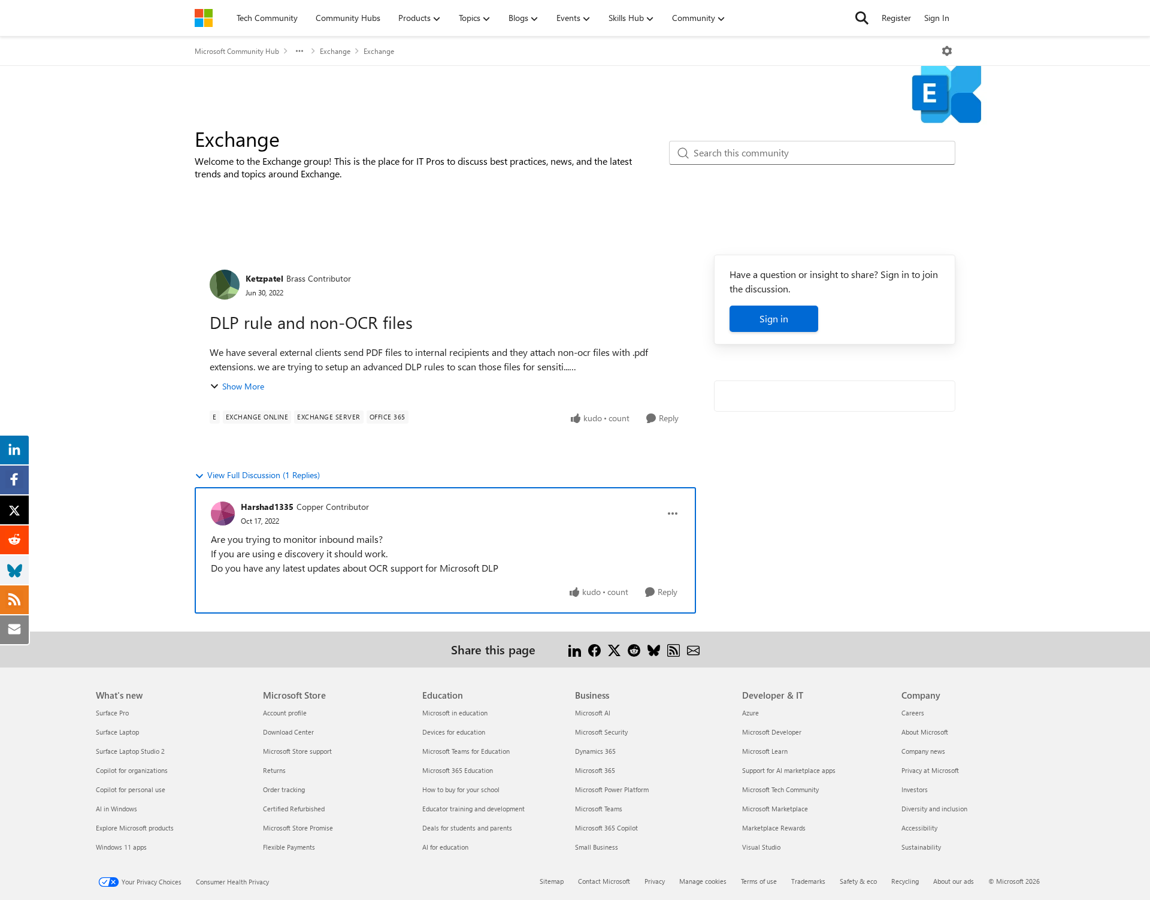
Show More (243, 386)
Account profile (285, 712)
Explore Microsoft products (135, 827)
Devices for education (453, 731)
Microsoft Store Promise (298, 827)
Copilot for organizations (132, 770)
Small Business (596, 846)
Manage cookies (703, 881)
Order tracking (284, 789)
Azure (750, 712)
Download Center (288, 731)
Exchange (335, 51)
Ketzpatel (264, 278)
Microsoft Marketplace (775, 808)
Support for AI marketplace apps (789, 770)
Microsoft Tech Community (780, 789)
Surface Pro (112, 712)
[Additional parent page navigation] (299, 51)
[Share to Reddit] (634, 649)
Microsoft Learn (765, 751)
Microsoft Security (601, 731)
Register (896, 17)
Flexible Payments (289, 846)
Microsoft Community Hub (237, 51)
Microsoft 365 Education (457, 770)
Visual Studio (761, 846)
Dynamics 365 (595, 751)
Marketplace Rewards (774, 827)
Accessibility (919, 827)
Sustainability (921, 846)
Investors (914, 789)
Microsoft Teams (598, 808)
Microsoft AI (592, 712)
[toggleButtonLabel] (947, 51)
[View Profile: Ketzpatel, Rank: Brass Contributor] (225, 285)
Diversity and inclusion (934, 808)
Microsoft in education (455, 712)
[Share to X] (614, 649)
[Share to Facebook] (594, 649)
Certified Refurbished (294, 808)
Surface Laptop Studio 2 (130, 751)
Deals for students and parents (467, 827)
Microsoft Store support (297, 751)
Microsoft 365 (595, 770)
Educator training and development (473, 808)
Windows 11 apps (121, 846)
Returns (274, 770)
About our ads (953, 881)
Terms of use (759, 881)
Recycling (905, 881)
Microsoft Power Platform (612, 789)
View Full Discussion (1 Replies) (263, 475)
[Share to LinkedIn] (574, 649)
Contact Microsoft (604, 881)
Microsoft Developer (771, 731)
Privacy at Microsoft (930, 770)
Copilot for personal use (130, 789)
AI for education (445, 846)
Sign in (773, 318)
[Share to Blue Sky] (653, 649)
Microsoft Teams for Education (466, 751)
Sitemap (552, 881)
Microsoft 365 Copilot (606, 827)
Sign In (936, 17)
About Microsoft (924, 731)
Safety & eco (858, 881)
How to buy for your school (461, 789)
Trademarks (808, 881)
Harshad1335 (267, 506)
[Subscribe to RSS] (673, 649)
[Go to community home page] (204, 18)
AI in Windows (116, 808)
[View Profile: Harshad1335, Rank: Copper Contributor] (223, 513)
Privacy (654, 881)
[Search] (862, 18)
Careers (912, 712)
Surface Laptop (117, 731)
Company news (923, 751)
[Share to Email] (693, 649)
